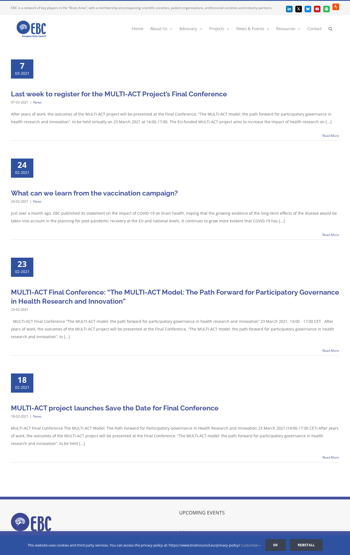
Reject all (306, 545)
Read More (330, 135)
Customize (250, 545)
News (37, 102)
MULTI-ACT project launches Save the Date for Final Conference (114, 408)
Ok (275, 545)
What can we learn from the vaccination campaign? (94, 193)
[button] (330, 28)
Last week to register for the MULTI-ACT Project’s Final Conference (119, 94)
